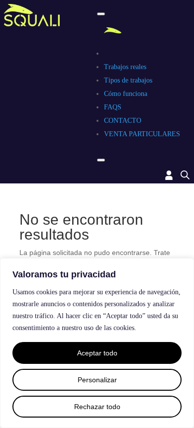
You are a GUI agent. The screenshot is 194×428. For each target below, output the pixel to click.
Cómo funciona (125, 93)
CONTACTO (122, 120)
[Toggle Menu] (101, 13)
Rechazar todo (97, 407)
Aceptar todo (97, 353)
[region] (97, 343)
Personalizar (97, 380)
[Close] (101, 160)
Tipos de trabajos (128, 80)
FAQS (112, 107)
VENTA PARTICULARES (142, 134)
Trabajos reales (125, 67)
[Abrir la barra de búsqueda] (185, 175)
